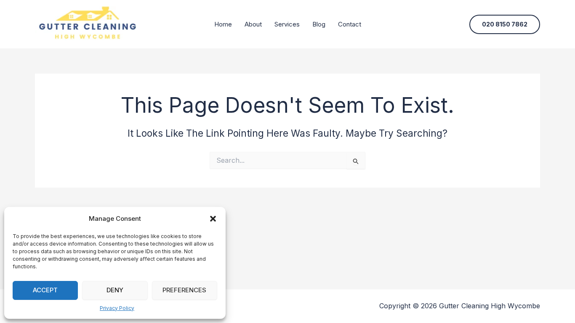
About (253, 24)
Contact (349, 24)
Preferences (184, 290)
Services (287, 24)
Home (223, 24)
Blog (318, 24)
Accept (45, 290)
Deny (114, 290)
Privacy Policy (117, 308)
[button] (213, 218)
